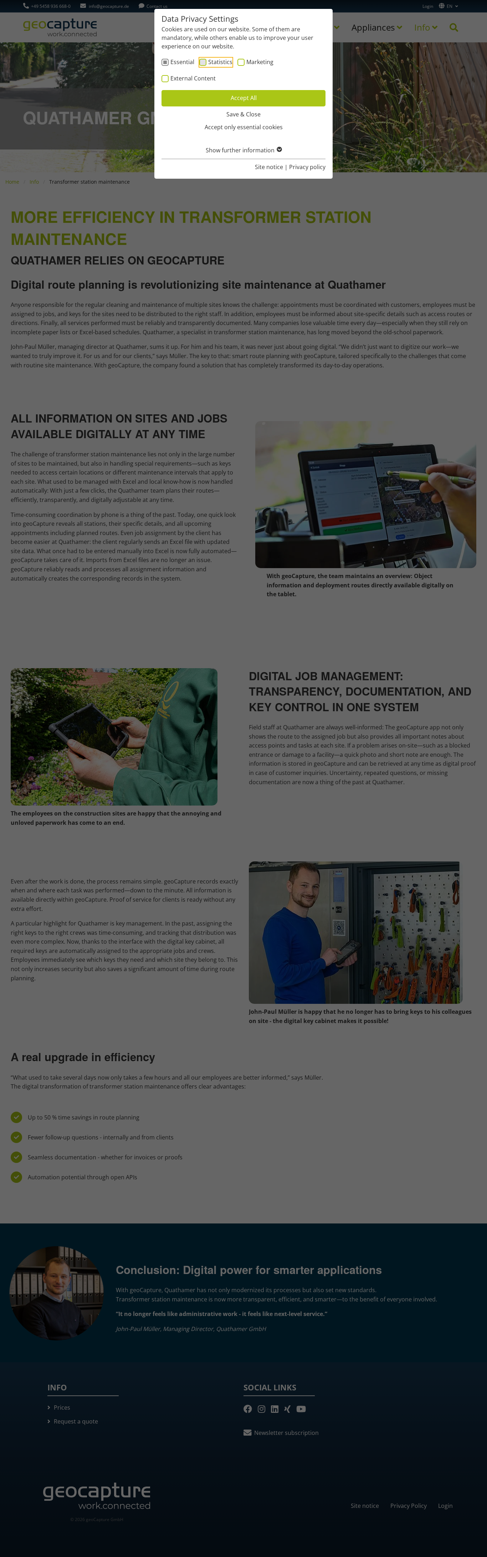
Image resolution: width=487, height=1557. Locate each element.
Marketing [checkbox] (259, 62)
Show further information (241, 150)
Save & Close (243, 114)
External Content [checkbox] (193, 78)
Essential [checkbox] (182, 62)
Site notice (269, 167)
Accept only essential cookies (244, 127)
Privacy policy (307, 167)
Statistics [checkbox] (220, 62)
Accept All (244, 98)
